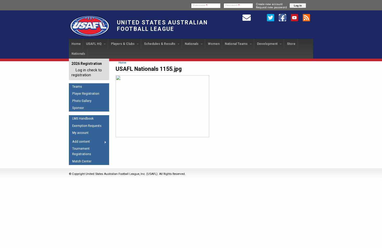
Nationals (192, 44)
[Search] (258, 17)
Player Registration (85, 93)
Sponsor (78, 108)
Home (76, 44)
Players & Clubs (123, 44)
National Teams (236, 44)
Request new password (271, 7)
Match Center (81, 161)
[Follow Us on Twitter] (270, 17)
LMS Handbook (83, 118)
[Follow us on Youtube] (294, 17)
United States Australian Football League (162, 25)
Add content (79, 142)
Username (200, 5)
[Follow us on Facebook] (282, 17)
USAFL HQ (94, 44)
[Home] (89, 36)
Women (214, 44)
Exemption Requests (86, 126)
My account (80, 133)
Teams (77, 86)
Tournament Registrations (81, 151)
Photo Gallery (81, 101)
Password (232, 5)
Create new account (269, 4)
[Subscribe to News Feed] (306, 17)
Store (291, 44)
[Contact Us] (246, 17)
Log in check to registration (86, 72)
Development (267, 44)
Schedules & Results (160, 44)
